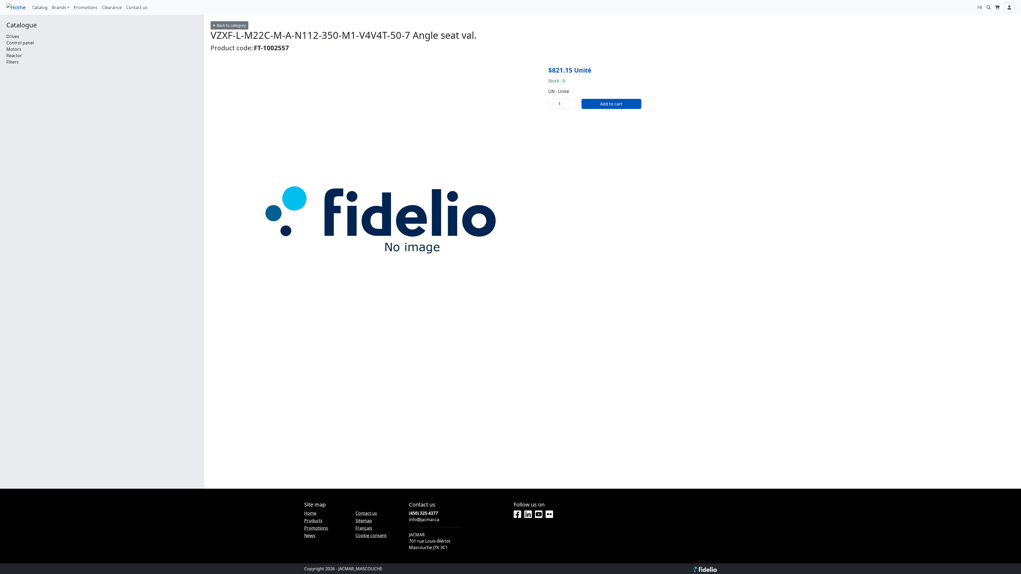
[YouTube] (538, 514)
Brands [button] (59, 7)
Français (363, 528)
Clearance (112, 7)
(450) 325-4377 (423, 513)
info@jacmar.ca (424, 519)
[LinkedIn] (528, 514)
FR (979, 7)
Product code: (232, 47)
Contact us (137, 7)
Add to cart (611, 104)
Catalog (40, 7)
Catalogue (21, 25)
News (309, 535)
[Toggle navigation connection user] (1009, 7)
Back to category (231, 25)
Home (310, 513)
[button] (988, 7)
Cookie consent (371, 535)
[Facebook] (517, 514)
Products (313, 521)
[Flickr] (549, 514)
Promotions (86, 7)
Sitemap (363, 521)
